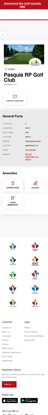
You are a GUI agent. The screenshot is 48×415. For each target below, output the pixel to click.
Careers (5, 344)
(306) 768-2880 (30, 150)
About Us (5, 331)
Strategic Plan (29, 340)
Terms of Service (31, 331)
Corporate (7, 321)
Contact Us (6, 327)
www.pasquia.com (33, 141)
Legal (27, 321)
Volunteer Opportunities (11, 352)
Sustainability (7, 360)
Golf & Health (7, 356)
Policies (27, 327)
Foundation (6, 336)
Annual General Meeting (34, 336)
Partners (5, 340)
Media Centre (7, 348)
